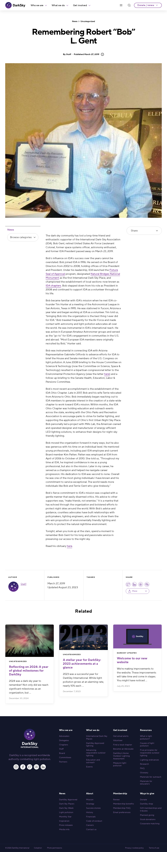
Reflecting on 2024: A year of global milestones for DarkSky (28, 670)
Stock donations (147, 819)
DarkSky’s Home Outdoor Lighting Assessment (121, 756)
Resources (145, 730)
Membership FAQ (121, 808)
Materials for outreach (150, 777)
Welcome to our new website (132, 660)
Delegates (64, 740)
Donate (143, 799)
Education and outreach (93, 761)
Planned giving (147, 815)
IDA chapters (53, 285)
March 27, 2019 (86, 54)
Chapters (63, 744)
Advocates (64, 736)
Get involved (80, 5)
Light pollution (66, 812)
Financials (91, 816)
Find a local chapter (122, 744)
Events (89, 766)
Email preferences (122, 812)
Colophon (38, 848)
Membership (120, 793)
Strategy (90, 803)
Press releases (66, 825)
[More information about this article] (101, 54)
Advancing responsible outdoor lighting (96, 753)
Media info (64, 829)
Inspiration (64, 821)
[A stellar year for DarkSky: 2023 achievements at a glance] (83, 637)
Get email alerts (121, 736)
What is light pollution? (146, 737)
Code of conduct (94, 821)
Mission (89, 799)
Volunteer (118, 740)
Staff (68, 54)
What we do (58, 5)
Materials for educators (146, 782)
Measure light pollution (119, 764)
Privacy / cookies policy (134, 848)
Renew (116, 799)
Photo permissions (54, 848)
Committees (65, 757)
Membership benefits (123, 803)
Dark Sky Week (66, 808)
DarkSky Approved (68, 799)
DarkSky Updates (127, 653)
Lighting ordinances (149, 760)
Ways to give (147, 793)
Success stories (93, 808)
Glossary (144, 772)
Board (62, 753)
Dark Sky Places (66, 803)
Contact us (91, 829)
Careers (90, 825)
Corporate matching (149, 823)
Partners (63, 762)
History (89, 812)
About (89, 793)
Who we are (37, 5)
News (74, 21)
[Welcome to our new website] (137, 636)
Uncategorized (87, 21)
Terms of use (154, 848)
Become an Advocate (123, 749)
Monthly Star (65, 816)
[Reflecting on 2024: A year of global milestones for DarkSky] (29, 641)
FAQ (142, 768)
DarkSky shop (146, 803)
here (106, 374)
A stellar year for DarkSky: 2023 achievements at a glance (82, 664)
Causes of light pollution (147, 744)
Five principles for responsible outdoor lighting (149, 753)
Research (144, 764)
